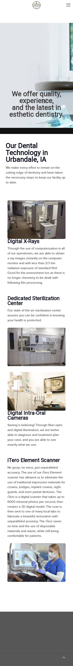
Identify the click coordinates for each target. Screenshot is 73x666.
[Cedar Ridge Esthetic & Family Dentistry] (36, 5)
